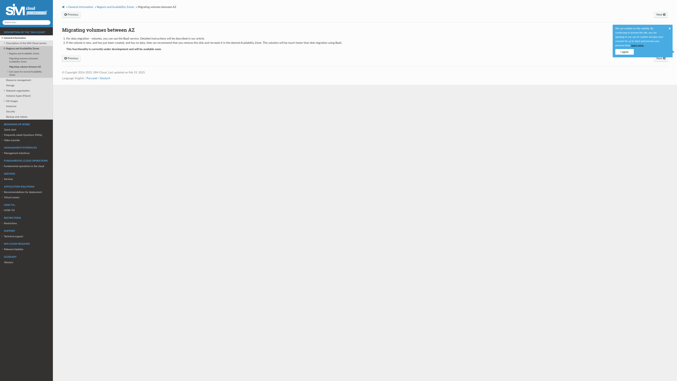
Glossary (8, 262)
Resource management (18, 80)
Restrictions (10, 223)
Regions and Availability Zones (22, 48)
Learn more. (637, 45)
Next (659, 14)
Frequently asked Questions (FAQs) (23, 135)
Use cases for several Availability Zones (25, 73)
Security (10, 111)
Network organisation (18, 90)
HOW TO (9, 210)
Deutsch (105, 78)
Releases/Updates (13, 249)
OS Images (12, 101)
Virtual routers (12, 197)
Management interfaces (17, 153)
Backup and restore (16, 117)
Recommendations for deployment (23, 192)
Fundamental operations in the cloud (24, 166)
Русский (92, 78)
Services (8, 179)
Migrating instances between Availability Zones (23, 60)
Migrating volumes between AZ (25, 67)
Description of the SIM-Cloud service (26, 43)
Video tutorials (12, 140)
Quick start (10, 129)
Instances (11, 106)
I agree (625, 51)
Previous (72, 14)
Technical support (13, 236)
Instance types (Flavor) (18, 96)
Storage (10, 85)
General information (15, 38)
